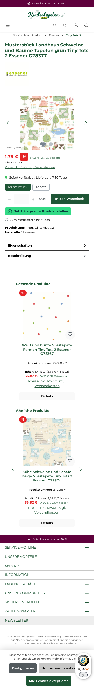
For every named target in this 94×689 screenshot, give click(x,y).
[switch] (83, 674)
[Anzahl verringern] (9, 199)
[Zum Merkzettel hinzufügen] (70, 335)
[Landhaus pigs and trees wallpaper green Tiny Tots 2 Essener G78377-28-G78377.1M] (47, 123)
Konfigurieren (23, 668)
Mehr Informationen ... (66, 658)
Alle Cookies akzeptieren (49, 681)
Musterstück (17, 187)
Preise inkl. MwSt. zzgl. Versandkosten (30, 167)
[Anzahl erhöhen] (33, 199)
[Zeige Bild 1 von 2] (43, 144)
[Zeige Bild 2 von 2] (51, 144)
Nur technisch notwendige (63, 668)
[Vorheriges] (8, 122)
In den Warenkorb (69, 199)
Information (17, 574)
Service (12, 566)
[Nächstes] (85, 122)
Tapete (41, 187)
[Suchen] (55, 26)
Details (47, 396)
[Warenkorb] (86, 26)
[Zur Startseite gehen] (47, 15)
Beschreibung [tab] (19, 256)
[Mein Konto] (76, 26)
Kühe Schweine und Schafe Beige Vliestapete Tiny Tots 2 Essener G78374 (47, 476)
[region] (47, 123)
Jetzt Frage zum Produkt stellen (41, 211)
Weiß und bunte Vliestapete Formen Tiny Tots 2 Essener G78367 (47, 349)
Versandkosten (72, 636)
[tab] (47, 245)
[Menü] (7, 26)
